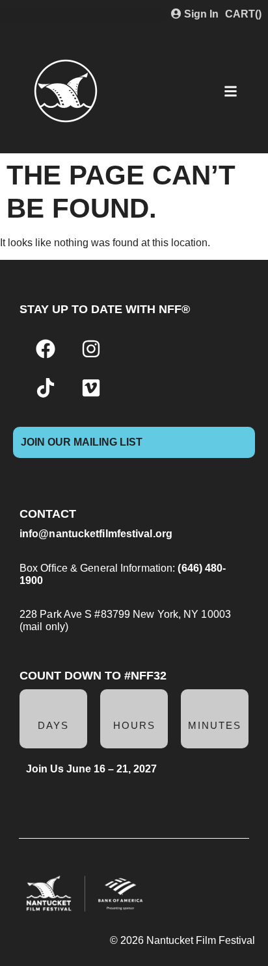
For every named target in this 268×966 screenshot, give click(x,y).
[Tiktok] (45, 387)
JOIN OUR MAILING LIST (81, 442)
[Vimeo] (91, 387)
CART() (243, 13)
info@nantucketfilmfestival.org (96, 533)
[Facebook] (45, 348)
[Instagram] (91, 348)
